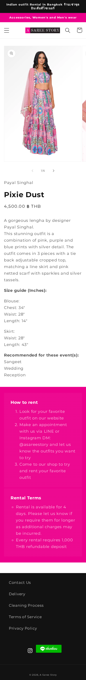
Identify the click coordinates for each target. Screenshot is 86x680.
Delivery (17, 594)
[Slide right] (53, 170)
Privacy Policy (23, 628)
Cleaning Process (26, 605)
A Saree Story (48, 674)
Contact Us (20, 582)
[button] (7, 30)
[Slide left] (32, 170)
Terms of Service (25, 617)
